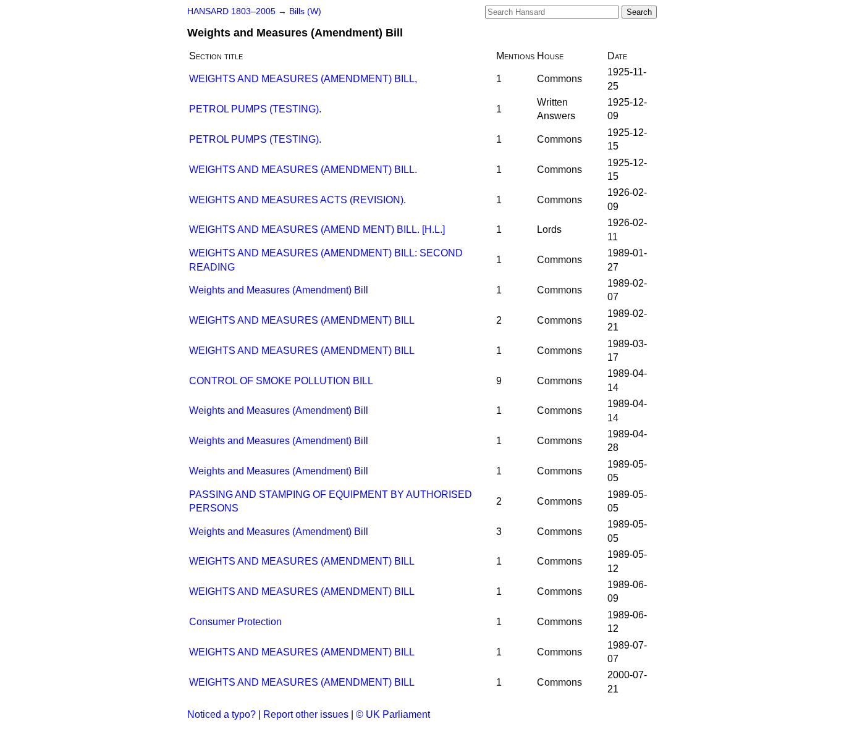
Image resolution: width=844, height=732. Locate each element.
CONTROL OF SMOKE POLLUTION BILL (281, 381)
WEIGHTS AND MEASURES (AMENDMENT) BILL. (303, 169)
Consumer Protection (235, 621)
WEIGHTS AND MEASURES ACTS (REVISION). (297, 200)
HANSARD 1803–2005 (231, 11)
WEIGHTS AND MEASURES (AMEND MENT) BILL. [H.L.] (317, 229)
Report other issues (305, 714)
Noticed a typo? (221, 714)
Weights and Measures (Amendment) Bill (278, 290)
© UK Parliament (393, 714)
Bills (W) (305, 11)
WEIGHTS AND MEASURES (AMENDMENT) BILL (302, 320)
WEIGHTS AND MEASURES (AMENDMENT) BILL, (303, 79)
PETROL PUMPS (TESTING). (255, 109)
